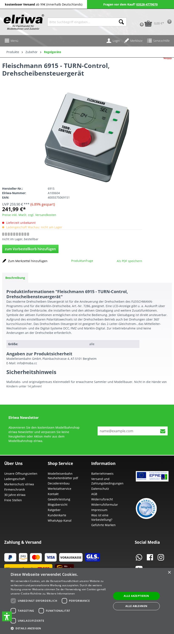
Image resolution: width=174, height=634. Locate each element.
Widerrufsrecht (102, 499)
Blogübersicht (57, 505)
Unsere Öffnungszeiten (20, 474)
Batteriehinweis (102, 474)
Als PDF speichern (129, 261)
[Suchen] (121, 22)
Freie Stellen (13, 500)
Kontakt (53, 494)
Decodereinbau (59, 483)
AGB (94, 494)
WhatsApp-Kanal (60, 520)
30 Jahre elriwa (14, 495)
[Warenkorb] (137, 16)
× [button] (169, 572)
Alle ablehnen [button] (136, 606)
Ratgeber (54, 510)
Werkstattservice (59, 489)
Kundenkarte (57, 515)
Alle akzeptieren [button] (136, 596)
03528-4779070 (147, 4)
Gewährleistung (59, 499)
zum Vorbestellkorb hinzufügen (30, 249)
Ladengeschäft (14, 479)
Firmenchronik (14, 489)
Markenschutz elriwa (19, 484)
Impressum (99, 510)
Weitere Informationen (61, 593)
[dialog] (87, 601)
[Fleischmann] (167, 70)
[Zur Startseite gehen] (23, 22)
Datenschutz (100, 489)
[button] (7, 616)
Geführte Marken (103, 525)
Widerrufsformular (104, 505)
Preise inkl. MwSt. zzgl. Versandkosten (29, 215)
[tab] (15, 278)
